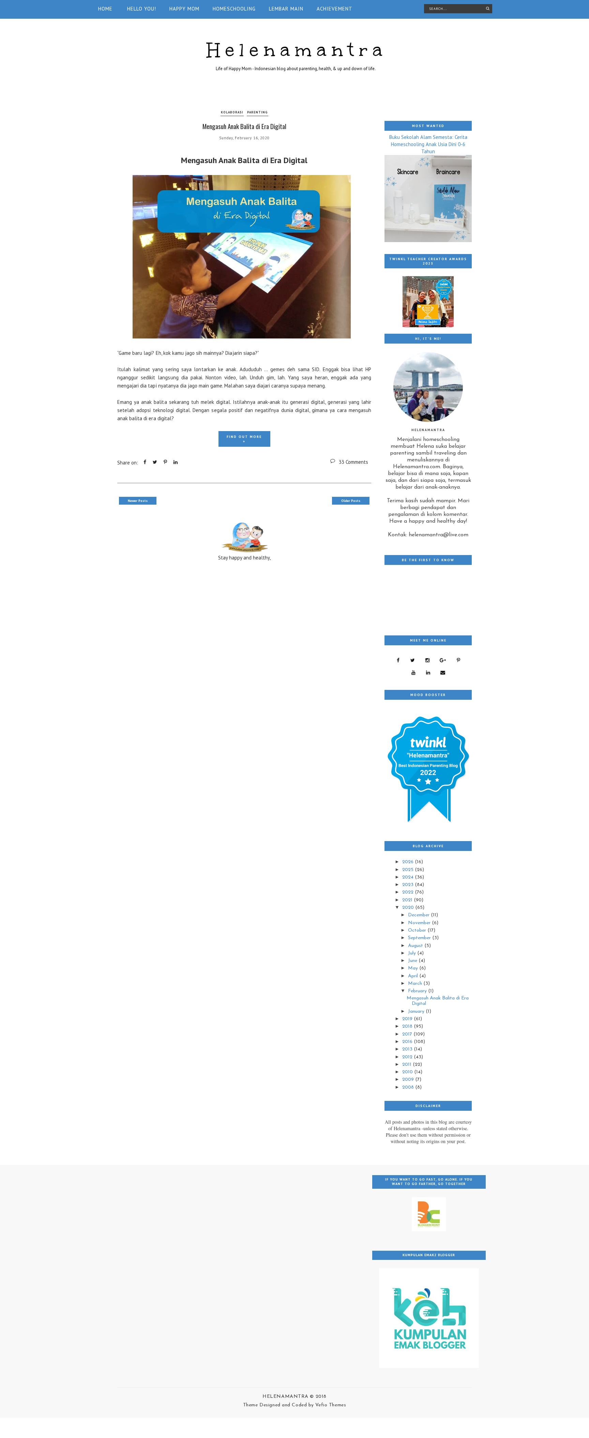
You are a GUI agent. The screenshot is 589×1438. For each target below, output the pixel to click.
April (413, 976)
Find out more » (244, 438)
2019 (408, 1019)
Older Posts (350, 501)
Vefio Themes (330, 1405)
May (413, 968)
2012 (408, 1057)
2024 (408, 877)
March (415, 983)
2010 (408, 1072)
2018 (408, 1026)
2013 (408, 1049)
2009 (408, 1079)
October (417, 930)
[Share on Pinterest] (165, 462)
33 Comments (353, 462)
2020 (408, 907)
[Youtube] (413, 672)
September (420, 938)
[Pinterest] (458, 660)
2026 (408, 862)
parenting (257, 112)
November (420, 923)
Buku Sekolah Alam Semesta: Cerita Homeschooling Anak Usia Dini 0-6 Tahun (428, 144)
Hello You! (141, 8)
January (417, 1011)
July (412, 953)
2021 (408, 900)
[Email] (442, 672)
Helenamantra (297, 50)
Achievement (334, 8)
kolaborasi (232, 112)
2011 (407, 1064)
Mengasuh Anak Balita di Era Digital (244, 126)
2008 (408, 1087)
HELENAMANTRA (286, 1396)
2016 (408, 1041)
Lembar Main (286, 8)
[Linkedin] (428, 672)
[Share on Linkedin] (175, 462)
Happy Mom (184, 8)
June (413, 960)
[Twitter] (412, 660)
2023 (408, 884)
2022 (408, 892)
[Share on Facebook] (144, 462)
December (419, 915)
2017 (407, 1034)
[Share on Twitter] (155, 462)
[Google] (443, 660)
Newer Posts (138, 501)
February (418, 991)
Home (105, 8)
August (416, 945)
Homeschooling (234, 8)
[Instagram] (427, 660)
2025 (408, 869)
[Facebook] (398, 660)
